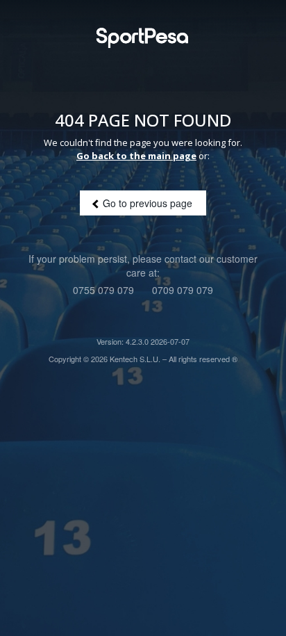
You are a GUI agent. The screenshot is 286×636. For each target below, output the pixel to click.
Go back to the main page (136, 155)
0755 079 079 (103, 290)
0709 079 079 (182, 290)
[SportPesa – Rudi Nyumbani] (143, 41)
